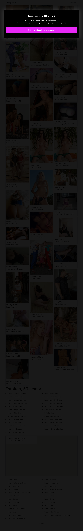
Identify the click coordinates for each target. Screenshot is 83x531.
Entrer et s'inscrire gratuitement (41, 30)
